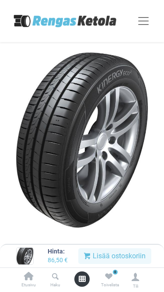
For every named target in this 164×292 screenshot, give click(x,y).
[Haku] (55, 277)
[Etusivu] (29, 277)
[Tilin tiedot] (135, 277)
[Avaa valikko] (82, 279)
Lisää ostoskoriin (118, 256)
